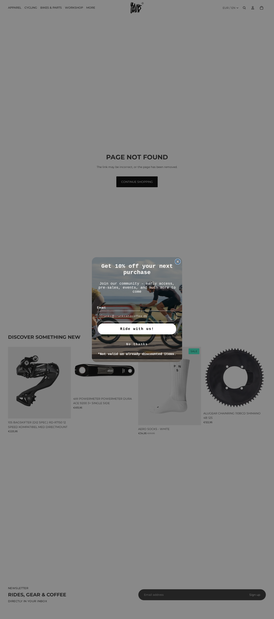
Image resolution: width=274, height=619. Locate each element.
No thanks (137, 344)
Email (101, 308)
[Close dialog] (177, 261)
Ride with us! (137, 329)
